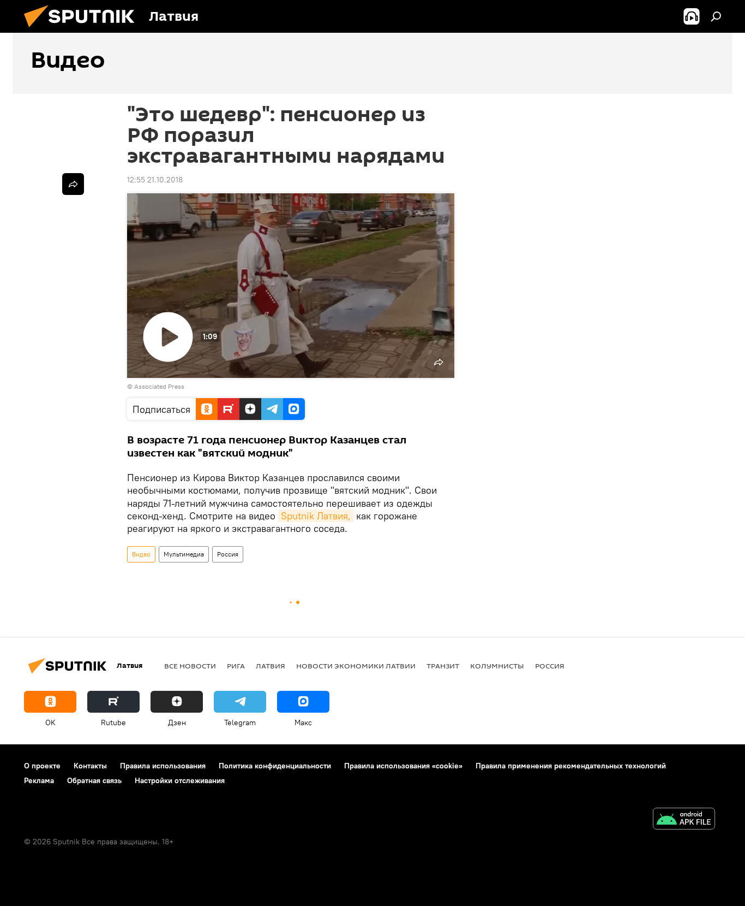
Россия (227, 554)
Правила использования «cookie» (403, 766)
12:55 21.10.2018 (155, 180)
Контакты (90, 766)
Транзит (442, 666)
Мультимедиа (184, 554)
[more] (73, 184)
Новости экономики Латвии (356, 666)
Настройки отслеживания (180, 780)
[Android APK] (684, 820)
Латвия (270, 666)
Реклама (39, 780)
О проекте (42, 766)
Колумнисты (497, 666)
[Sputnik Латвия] (83, 30)
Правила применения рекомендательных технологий (571, 766)
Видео (141, 554)
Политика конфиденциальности (275, 766)
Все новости (190, 666)
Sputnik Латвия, (316, 516)
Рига (236, 666)
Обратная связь (94, 780)
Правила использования (163, 766)
